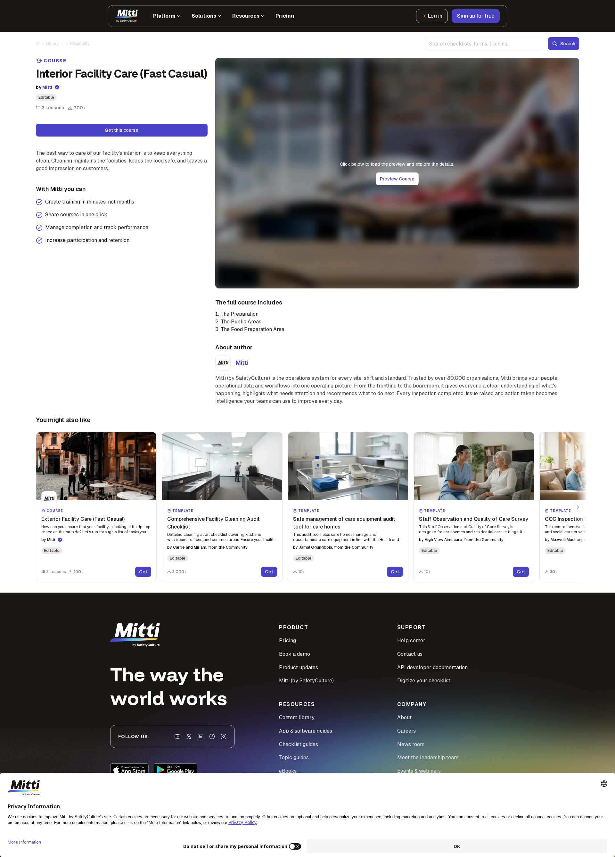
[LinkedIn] (200, 736)
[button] (96, 507)
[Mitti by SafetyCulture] (126, 16)
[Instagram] (223, 736)
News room (410, 744)
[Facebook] (212, 736)
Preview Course (397, 179)
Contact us (409, 654)
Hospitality (79, 43)
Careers (406, 731)
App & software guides (305, 731)
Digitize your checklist (423, 680)
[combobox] (484, 43)
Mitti (47, 87)
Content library (297, 717)
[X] (189, 736)
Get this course (121, 130)
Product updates (298, 667)
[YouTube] (177, 736)
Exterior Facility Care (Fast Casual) (83, 519)
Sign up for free (475, 15)
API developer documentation (432, 667)
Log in (435, 15)
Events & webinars (419, 771)
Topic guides (294, 757)
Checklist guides (298, 744)
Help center (411, 640)
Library (52, 43)
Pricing (287, 640)
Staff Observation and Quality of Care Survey (473, 519)
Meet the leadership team (427, 757)
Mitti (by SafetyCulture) (306, 680)
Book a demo (294, 654)
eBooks (288, 771)
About (404, 717)
